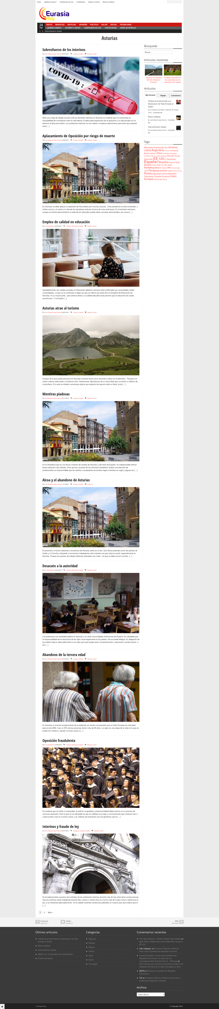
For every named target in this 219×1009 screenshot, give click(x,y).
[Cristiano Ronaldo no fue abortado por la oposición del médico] (172, 70)
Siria (165, 173)
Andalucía (76, 831)
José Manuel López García (53, 54)
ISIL (165, 165)
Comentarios (176, 95)
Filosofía (162, 162)
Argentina (157, 150)
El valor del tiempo (45, 958)
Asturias (75, 54)
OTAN (146, 171)
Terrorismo (149, 176)
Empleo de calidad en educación (66, 221)
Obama (164, 168)
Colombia (166, 153)
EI (165, 159)
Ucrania (165, 176)
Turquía (157, 176)
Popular (163, 95)
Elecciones (171, 159)
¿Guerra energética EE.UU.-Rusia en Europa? (153, 79)
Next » (50, 912)
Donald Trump (173, 155)
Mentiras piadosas (56, 393)
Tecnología (125, 24)
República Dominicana (175, 171)
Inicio (39, 2)
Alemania (148, 147)
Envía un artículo (108, 2)
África (165, 179)
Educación (75, 226)
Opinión (83, 24)
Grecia (154, 165)
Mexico (158, 167)
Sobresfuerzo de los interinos (63, 49)
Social (113, 24)
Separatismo (157, 173)
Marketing (149, 167)
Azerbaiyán (174, 150)
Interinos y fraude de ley (60, 826)
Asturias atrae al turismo (60, 308)
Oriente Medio (176, 168)
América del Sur (160, 147)
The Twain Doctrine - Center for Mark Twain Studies (160, 938)
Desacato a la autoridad (60, 565)
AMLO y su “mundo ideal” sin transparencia (55, 954)
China (159, 153)
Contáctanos (80, 2)
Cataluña (152, 153)
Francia (172, 162)
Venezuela (158, 179)
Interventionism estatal (53, 31)
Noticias (72, 24)
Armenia (167, 151)
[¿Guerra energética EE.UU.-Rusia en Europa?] (153, 70)
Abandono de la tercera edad (63, 654)
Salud (104, 24)
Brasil (146, 153)
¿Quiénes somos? (50, 2)
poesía (163, 170)
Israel (170, 165)
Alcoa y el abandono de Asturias (66, 479)
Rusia (148, 173)
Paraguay (154, 170)
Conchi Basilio (49, 226)
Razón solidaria (154, 116)
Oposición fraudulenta (58, 740)
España (81, 54)
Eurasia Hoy (40, 1006)
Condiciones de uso (66, 2)
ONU (169, 167)
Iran (162, 165)
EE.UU (158, 158)
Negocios (60, 24)
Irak (158, 165)
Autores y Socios (94, 2)
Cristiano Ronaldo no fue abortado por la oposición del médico (172, 79)
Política (94, 24)
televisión (172, 173)
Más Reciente (150, 95)
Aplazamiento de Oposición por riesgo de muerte (78, 135)
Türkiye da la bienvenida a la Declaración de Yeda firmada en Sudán (161, 104)
